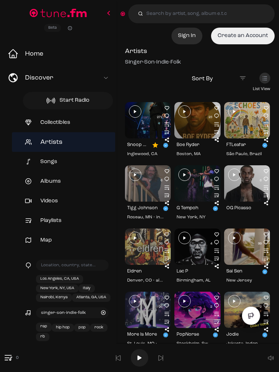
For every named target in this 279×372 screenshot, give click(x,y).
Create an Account (243, 36)
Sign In (187, 36)
